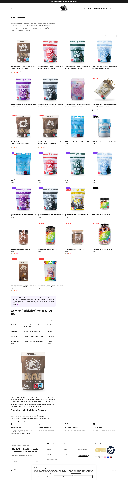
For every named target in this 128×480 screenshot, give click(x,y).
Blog (48, 457)
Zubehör (66, 452)
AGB (79, 452)
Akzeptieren (63, 476)
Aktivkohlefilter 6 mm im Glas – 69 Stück (101, 214)
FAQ (84, 8)
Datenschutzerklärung (76, 473)
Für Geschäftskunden (52, 459)
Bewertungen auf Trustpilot (100, 8)
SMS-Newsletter (51, 447)
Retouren (49, 452)
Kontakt (89, 8)
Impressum (80, 447)
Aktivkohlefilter (67, 447)
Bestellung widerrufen (83, 455)
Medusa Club (67, 457)
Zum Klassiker (50, 324)
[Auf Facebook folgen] (11, 470)
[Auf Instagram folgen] (15, 470)
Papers (65, 449)
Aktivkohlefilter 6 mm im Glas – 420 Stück (47, 249)
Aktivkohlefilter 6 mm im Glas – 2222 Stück (102, 249)
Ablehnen (83, 476)
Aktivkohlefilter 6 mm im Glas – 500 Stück (74, 249)
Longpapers (22, 416)
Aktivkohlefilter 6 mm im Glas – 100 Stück (20, 249)
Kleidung (66, 454)
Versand (49, 454)
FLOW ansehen (51, 336)
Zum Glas (49, 331)
